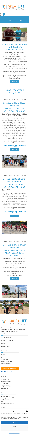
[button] (27, 411)
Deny (14, 426)
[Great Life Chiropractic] (14, 7)
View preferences (14, 430)
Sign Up (14, 81)
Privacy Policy (16, 433)
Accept (14, 422)
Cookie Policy (11, 433)
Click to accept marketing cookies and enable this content (14, 34)
